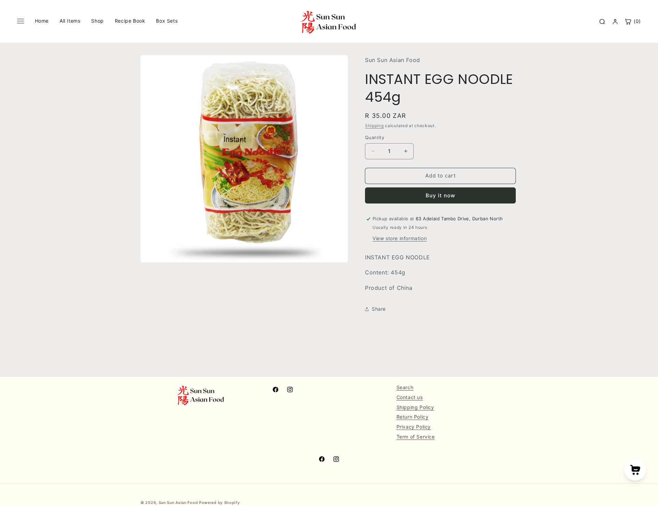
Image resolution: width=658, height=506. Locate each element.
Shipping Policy (415, 407)
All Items (70, 21)
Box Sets (167, 21)
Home (42, 21)
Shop (97, 21)
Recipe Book (130, 21)
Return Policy (413, 417)
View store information (400, 238)
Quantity (374, 137)
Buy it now (440, 195)
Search (405, 387)
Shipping (374, 125)
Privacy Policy (414, 427)
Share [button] (379, 309)
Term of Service (416, 437)
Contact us (410, 397)
